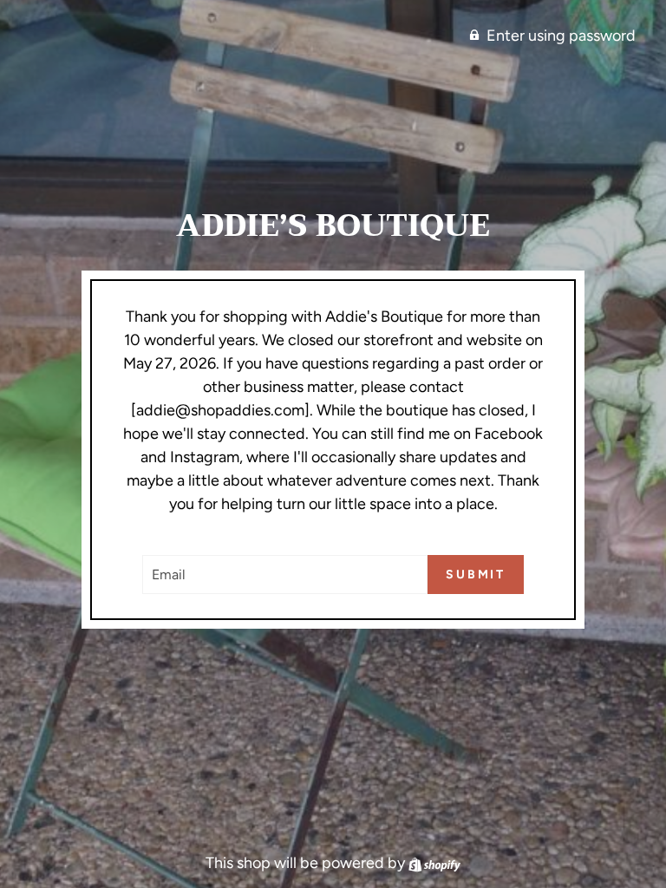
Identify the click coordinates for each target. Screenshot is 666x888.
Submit (476, 574)
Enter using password (561, 35)
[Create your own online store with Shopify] (434, 862)
